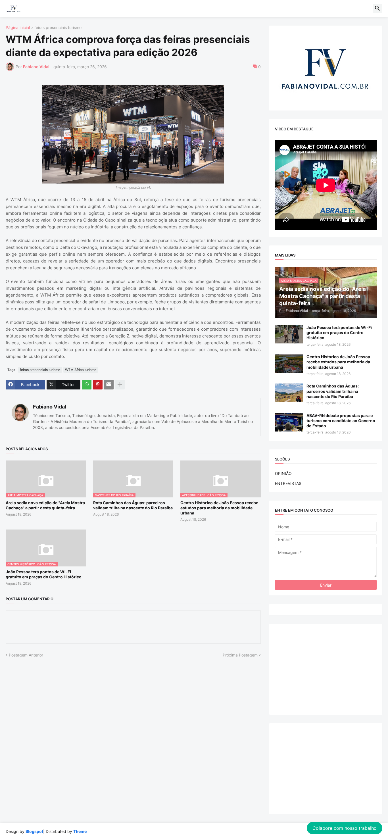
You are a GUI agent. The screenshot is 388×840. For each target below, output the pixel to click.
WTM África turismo (80, 370)
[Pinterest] (98, 384)
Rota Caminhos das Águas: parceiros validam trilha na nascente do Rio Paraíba (133, 505)
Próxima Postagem (240, 655)
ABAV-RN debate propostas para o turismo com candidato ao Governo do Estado (340, 420)
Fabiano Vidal (49, 407)
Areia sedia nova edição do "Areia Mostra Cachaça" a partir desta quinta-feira (45, 505)
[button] (377, 8)
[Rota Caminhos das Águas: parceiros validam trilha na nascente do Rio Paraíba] (289, 392)
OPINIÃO (283, 473)
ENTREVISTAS (288, 483)
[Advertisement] (326, 669)
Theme (80, 831)
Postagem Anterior (26, 655)
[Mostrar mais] (120, 384)
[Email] (109, 384)
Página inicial (18, 28)
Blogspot (34, 831)
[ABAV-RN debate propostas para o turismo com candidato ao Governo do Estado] (289, 422)
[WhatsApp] (86, 384)
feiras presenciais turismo (58, 28)
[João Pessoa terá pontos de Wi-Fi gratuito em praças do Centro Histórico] (289, 334)
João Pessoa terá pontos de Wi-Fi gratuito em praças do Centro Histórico (44, 574)
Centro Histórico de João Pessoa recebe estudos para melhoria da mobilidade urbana (219, 507)
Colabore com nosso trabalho (344, 828)
